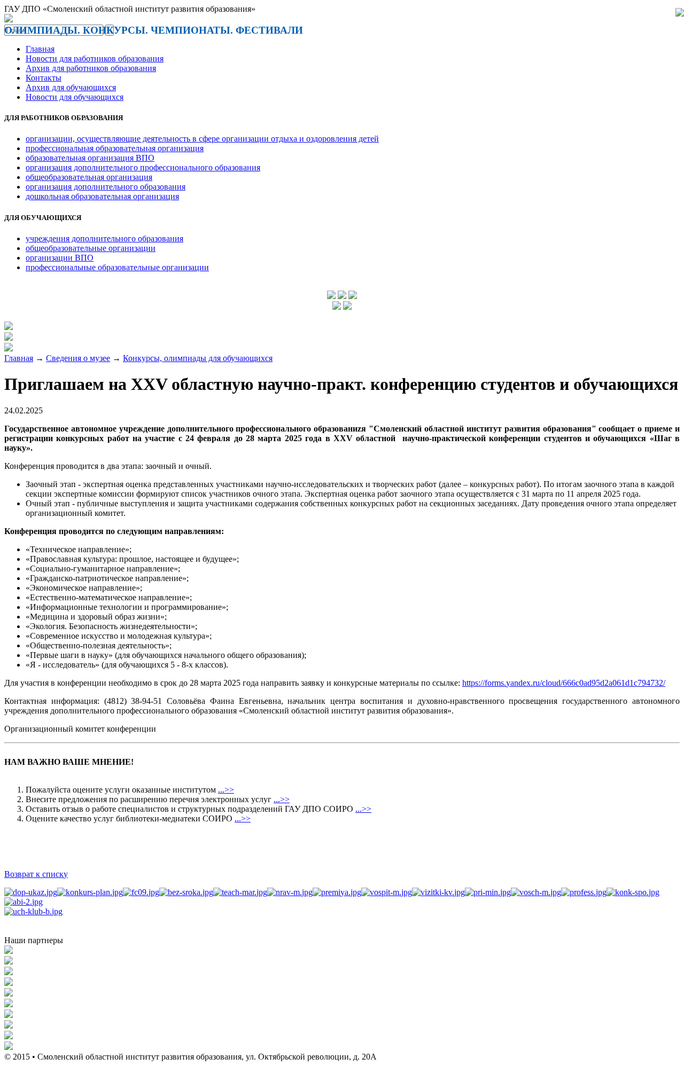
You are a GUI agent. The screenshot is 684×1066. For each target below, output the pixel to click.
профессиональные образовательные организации (117, 267)
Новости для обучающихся (74, 96)
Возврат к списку (36, 874)
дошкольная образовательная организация (102, 196)
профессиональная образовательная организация (115, 148)
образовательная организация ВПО (90, 157)
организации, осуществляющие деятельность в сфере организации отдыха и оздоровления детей (202, 138)
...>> (226, 789)
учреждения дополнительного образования (104, 238)
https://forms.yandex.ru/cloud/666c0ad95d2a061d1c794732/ (563, 682)
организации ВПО (60, 257)
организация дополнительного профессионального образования (143, 167)
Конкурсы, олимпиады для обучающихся (198, 358)
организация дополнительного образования (105, 186)
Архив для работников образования (91, 68)
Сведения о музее (78, 358)
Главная (40, 48)
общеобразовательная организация (89, 177)
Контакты (43, 77)
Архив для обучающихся (71, 87)
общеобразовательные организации (91, 248)
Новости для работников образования (95, 58)
